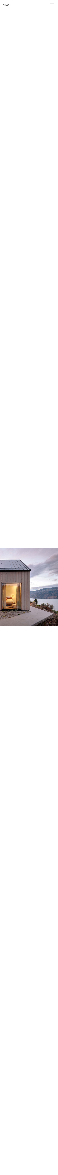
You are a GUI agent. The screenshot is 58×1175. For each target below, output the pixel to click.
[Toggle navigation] (52, 4)
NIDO (6, 4)
